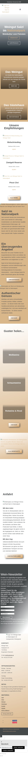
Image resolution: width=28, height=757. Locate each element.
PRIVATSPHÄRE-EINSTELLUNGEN (9, 731)
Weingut (3, 701)
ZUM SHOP (14, 318)
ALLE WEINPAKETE (14, 451)
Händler (3, 708)
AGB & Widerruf (5, 710)
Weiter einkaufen (18, 747)
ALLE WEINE (14, 197)
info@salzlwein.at (9, 655)
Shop (2, 699)
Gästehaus (4, 704)
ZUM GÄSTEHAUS (14, 117)
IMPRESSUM (5, 729)
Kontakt (3, 706)
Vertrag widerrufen (7, 713)
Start (2, 697)
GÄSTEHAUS (14, 43)
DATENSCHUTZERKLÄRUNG (13, 729)
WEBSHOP (14, 38)
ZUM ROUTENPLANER (14, 556)
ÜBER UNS (14, 86)
